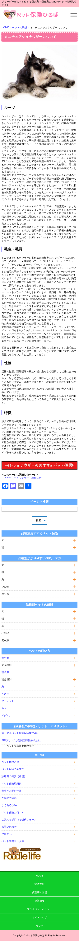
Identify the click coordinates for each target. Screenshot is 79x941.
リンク (39, 925)
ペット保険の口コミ (13, 812)
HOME (39, 875)
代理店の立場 (39, 892)
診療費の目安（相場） (14, 776)
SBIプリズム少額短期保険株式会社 (21, 740)
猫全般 (5, 672)
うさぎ (5, 693)
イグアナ (7, 715)
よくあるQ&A (9, 805)
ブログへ (7, 834)
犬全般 (5, 657)
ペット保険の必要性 (13, 769)
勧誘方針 (39, 884)
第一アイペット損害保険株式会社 (20, 733)
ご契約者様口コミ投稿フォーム (19, 819)
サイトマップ (39, 917)
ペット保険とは (10, 761)
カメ (4, 708)
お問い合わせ (9, 826)
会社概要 (39, 900)
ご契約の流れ (9, 798)
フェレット (8, 701)
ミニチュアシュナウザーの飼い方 (22, 478)
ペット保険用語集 (11, 783)
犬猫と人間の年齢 (11, 790)
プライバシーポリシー (39, 909)
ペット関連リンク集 (13, 841)
